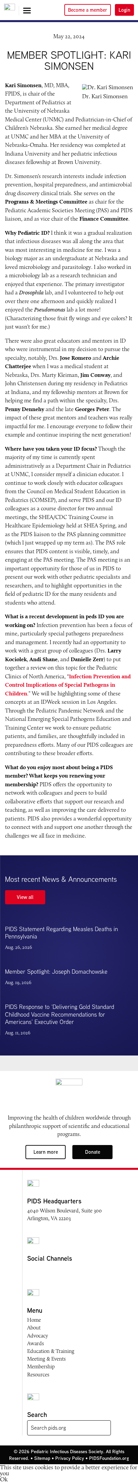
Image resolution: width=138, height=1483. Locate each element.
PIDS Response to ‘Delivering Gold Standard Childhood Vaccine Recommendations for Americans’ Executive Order (59, 1014)
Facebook (31, 1270)
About (34, 1327)
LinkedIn (69, 1270)
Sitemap (42, 1458)
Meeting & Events (46, 1359)
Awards (35, 1343)
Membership (41, 1366)
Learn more (45, 1151)
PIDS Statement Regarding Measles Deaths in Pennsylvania (61, 933)
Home (34, 1320)
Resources (38, 1374)
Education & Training (50, 1351)
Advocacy (37, 1335)
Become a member (87, 9)
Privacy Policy (69, 1458)
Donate (92, 1151)
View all (25, 897)
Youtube (57, 1270)
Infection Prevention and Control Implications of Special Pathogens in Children (68, 685)
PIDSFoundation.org (109, 1458)
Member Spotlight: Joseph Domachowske (56, 971)
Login (124, 9)
